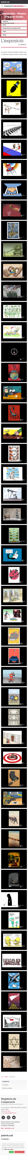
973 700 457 (6, 1111)
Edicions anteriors (7, 1088)
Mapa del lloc (9, 1128)
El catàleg (5, 1085)
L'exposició (5, 1081)
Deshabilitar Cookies (19, 1152)
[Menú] (10, 1)
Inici (2, 1076)
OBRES (4, 35)
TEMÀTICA (5, 21)
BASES (4, 24)
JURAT (4, 31)
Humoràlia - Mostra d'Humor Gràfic (14, 15)
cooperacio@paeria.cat (9, 1113)
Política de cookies (8, 1149)
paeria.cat (5, 2)
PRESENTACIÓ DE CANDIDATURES (12, 28)
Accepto (11, 1152)
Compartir (23, 44)
